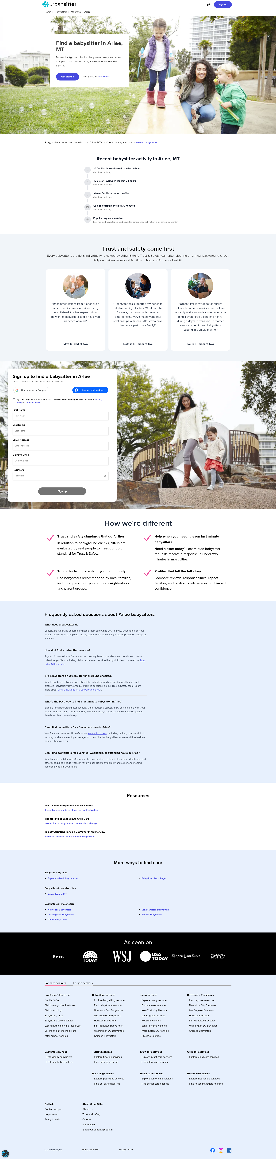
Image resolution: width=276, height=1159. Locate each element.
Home (48, 12)
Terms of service (90, 1149)
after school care (97, 733)
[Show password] (105, 476)
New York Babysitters (59, 909)
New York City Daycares (202, 1005)
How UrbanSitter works (57, 995)
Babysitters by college (153, 878)
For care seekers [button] (55, 983)
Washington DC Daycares (203, 1025)
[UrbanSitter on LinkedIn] (227, 1150)
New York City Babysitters (108, 1010)
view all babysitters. (146, 142)
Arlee (87, 12)
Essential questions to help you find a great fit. (70, 836)
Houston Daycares (199, 1015)
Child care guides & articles (60, 1005)
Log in (207, 4)
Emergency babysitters (59, 1057)
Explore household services (204, 1078)
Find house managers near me (206, 1083)
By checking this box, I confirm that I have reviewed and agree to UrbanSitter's (59, 401)
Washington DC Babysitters (109, 1030)
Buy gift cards (52, 1119)
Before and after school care (60, 1030)
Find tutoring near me (106, 1062)
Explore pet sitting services (109, 1078)
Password (18, 470)
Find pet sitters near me (107, 1083)
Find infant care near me (155, 1062)
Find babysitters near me (108, 1005)
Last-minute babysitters (59, 1062)
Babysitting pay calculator (59, 1020)
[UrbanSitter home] (60, 4)
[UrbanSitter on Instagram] (219, 1150)
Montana (76, 12)
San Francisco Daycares (202, 1020)
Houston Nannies (151, 1020)
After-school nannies (56, 1036)
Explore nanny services (154, 1000)
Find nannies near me (154, 1005)
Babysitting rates (54, 1015)
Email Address (21, 440)
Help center (51, 1114)
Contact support (53, 1109)
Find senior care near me (155, 1083)
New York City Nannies (154, 1010)
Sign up (222, 4)
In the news (88, 1124)
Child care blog (53, 1010)
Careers (86, 1119)
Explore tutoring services (108, 1057)
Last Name (19, 425)
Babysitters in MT (57, 894)
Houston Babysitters (105, 1020)
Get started (67, 76)
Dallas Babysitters (57, 919)
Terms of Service (33, 402)
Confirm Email (21, 455)
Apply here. (105, 76)
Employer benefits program (97, 1129)
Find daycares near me (201, 1000)
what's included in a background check (79, 689)
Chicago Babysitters (105, 1036)
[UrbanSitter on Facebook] (211, 1150)
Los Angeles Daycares (201, 1010)
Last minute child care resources (62, 1025)
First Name (19, 410)
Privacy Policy (126, 1149)
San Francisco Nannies (154, 1025)
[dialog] (5, 1153)
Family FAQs (52, 1000)
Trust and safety (91, 1114)
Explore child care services (204, 1057)
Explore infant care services (157, 1057)
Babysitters (61, 12)
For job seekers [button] (83, 983)
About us (87, 1109)
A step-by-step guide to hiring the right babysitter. (72, 810)
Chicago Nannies (151, 1036)
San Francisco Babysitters (155, 909)
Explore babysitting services (63, 878)
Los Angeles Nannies (153, 1015)
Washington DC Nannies (155, 1030)
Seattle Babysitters (152, 914)
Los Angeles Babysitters (61, 914)
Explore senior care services (157, 1078)
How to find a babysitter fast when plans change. (71, 823)
